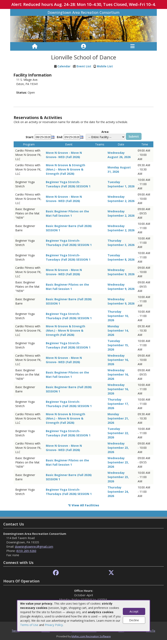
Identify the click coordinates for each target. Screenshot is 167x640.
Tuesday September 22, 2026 (118, 433)
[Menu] (132, 46)
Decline (134, 620)
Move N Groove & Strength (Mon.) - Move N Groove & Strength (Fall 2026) (65, 169)
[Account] (83, 46)
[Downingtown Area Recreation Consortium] (83, 29)
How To (150, 630)
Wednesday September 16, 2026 (118, 360)
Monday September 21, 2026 (118, 418)
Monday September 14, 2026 (118, 330)
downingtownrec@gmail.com (34, 546)
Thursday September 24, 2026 (118, 491)
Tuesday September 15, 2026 (118, 345)
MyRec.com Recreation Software (91, 636)
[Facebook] (56, 573)
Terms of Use (29, 625)
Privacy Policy (54, 625)
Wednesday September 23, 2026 (118, 447)
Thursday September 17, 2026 (118, 404)
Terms (16, 630)
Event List (84, 66)
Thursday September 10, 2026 (118, 316)
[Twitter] (111, 573)
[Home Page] (34, 46)
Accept (134, 611)
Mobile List (105, 66)
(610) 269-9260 (26, 551)
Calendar (63, 66)
